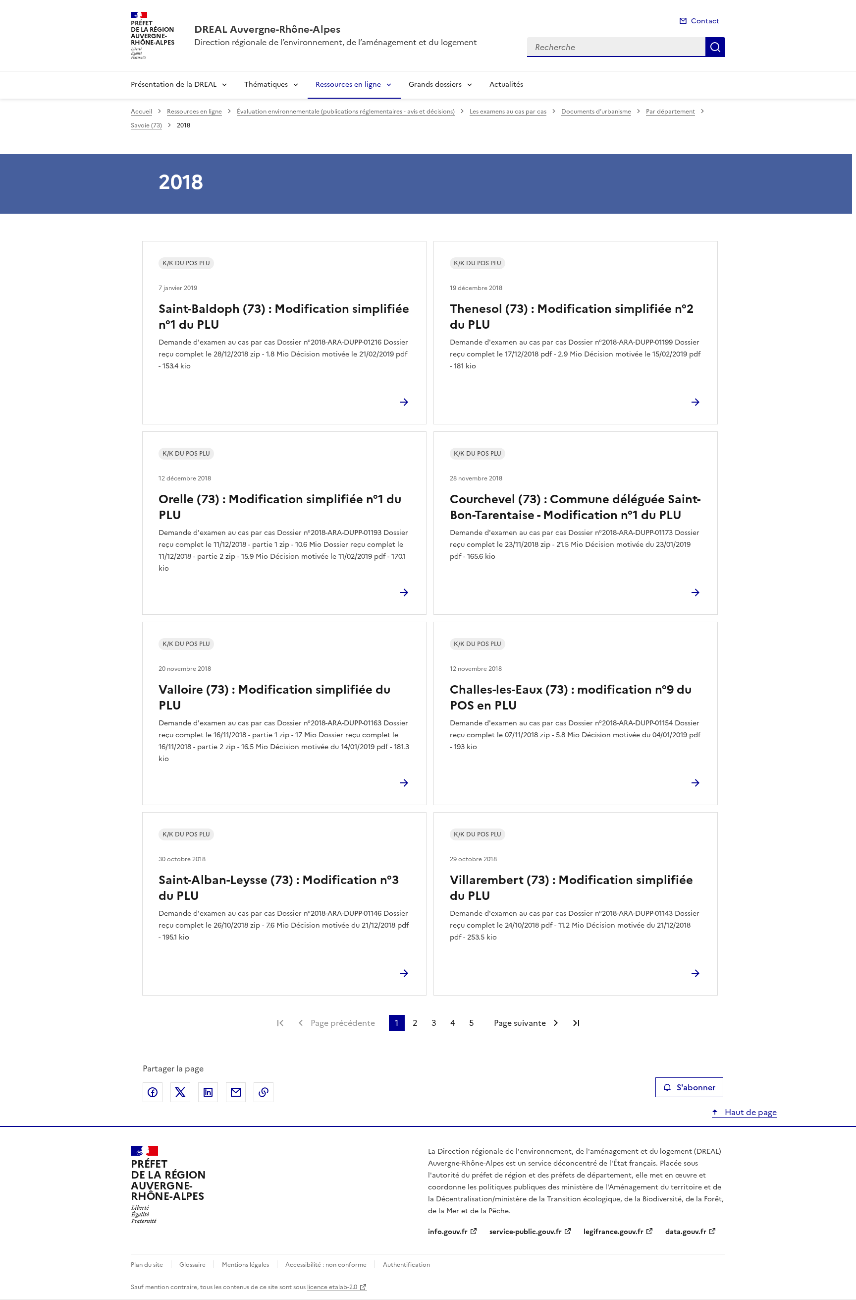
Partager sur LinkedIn (208, 1092)
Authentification (406, 1264)
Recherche (715, 47)
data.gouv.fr (685, 1232)
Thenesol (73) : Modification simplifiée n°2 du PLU (572, 317)
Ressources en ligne (348, 84)
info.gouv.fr (448, 1232)
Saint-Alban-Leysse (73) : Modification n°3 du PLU (279, 888)
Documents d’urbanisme (596, 111)
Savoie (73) (146, 125)
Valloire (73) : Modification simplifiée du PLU (274, 697)
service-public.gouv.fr (525, 1232)
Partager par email (236, 1092)
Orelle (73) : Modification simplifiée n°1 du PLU (280, 507)
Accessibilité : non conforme (326, 1264)
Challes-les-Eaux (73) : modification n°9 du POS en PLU (571, 697)
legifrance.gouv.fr (613, 1232)
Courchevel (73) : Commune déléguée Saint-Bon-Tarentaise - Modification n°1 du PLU (575, 507)
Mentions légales (245, 1264)
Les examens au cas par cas (508, 111)
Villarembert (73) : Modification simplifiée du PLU (571, 888)
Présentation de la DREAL (173, 84)
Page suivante (520, 1023)
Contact (705, 21)
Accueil (141, 111)
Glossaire (192, 1264)
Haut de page (750, 1112)
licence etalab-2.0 (332, 1287)
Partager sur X (180, 1092)
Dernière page (576, 1023)
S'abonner (696, 1087)
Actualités (506, 84)
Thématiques (266, 84)
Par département (670, 111)
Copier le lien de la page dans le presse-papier (263, 1092)
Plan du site (147, 1264)
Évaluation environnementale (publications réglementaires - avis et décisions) (346, 111)
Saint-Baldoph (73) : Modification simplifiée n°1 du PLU (284, 317)
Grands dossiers (435, 84)
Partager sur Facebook (152, 1092)
